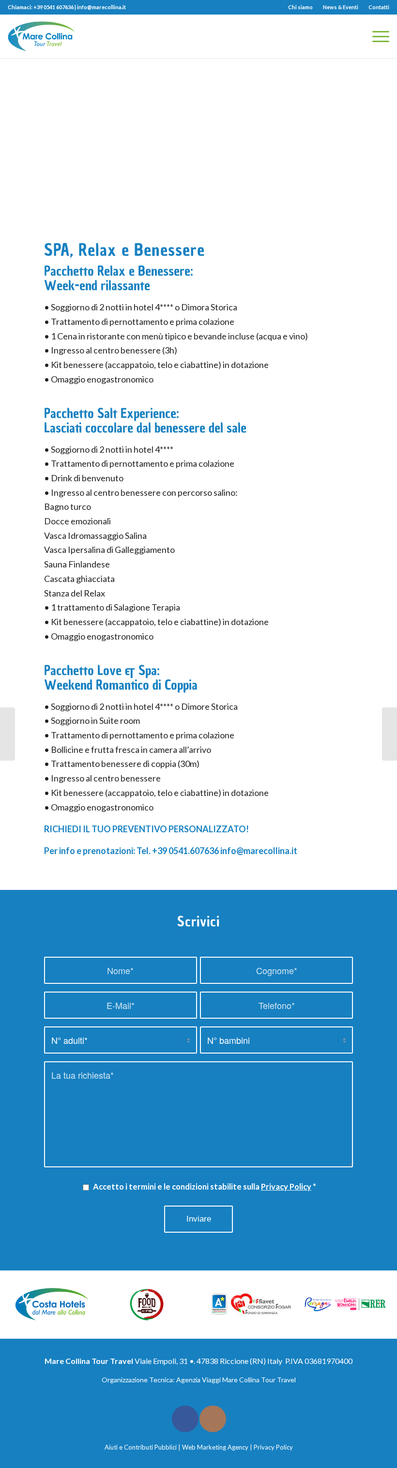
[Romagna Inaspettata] (7, 734)
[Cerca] (353, 36)
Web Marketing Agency (215, 1447)
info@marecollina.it (101, 7)
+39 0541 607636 (53, 7)
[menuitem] (300, 7)
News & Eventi (340, 7)
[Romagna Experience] (389, 734)
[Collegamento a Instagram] (212, 1419)
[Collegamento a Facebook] (185, 1419)
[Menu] (376, 36)
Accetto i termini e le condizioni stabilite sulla (204, 1187)
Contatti (378, 7)
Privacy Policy (286, 1187)
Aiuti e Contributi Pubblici (141, 1447)
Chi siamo (300, 7)
